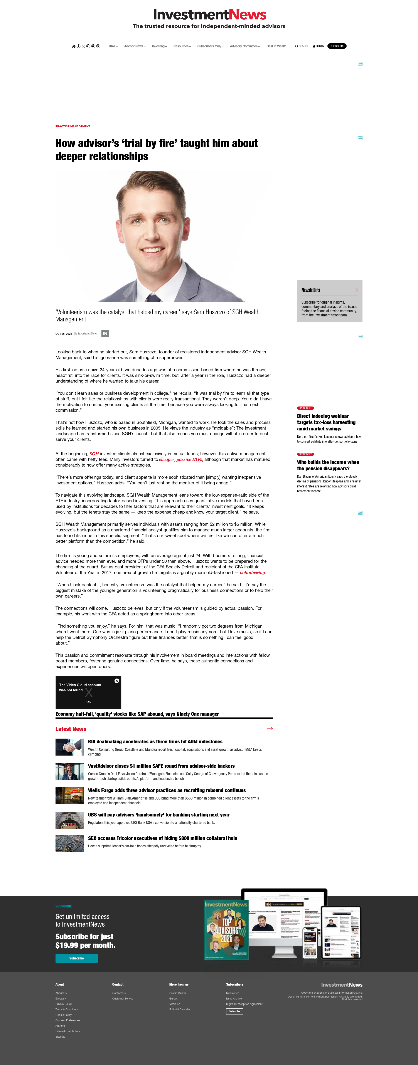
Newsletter (232, 993)
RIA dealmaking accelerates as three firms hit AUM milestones (155, 742)
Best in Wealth (277, 46)
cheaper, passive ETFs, (181, 459)
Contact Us (119, 993)
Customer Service (122, 998)
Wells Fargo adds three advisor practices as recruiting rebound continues (167, 790)
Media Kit (174, 1004)
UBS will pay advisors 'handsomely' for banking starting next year (158, 815)
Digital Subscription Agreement (244, 1004)
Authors (60, 1025)
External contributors (68, 1031)
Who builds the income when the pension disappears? (328, 465)
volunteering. (254, 572)
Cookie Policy (64, 1014)
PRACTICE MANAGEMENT (73, 126)
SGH (94, 453)
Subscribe (76, 958)
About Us (61, 993)
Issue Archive (234, 998)
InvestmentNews (88, 333)
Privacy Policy (64, 1004)
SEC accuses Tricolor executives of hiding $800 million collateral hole (162, 838)
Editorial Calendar (179, 1009)
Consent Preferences (68, 1020)
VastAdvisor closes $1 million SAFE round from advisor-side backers (161, 766)
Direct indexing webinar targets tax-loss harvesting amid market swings (326, 422)
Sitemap (60, 1036)
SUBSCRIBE (337, 46)
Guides (173, 998)
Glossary (61, 998)
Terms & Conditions (67, 1009)
